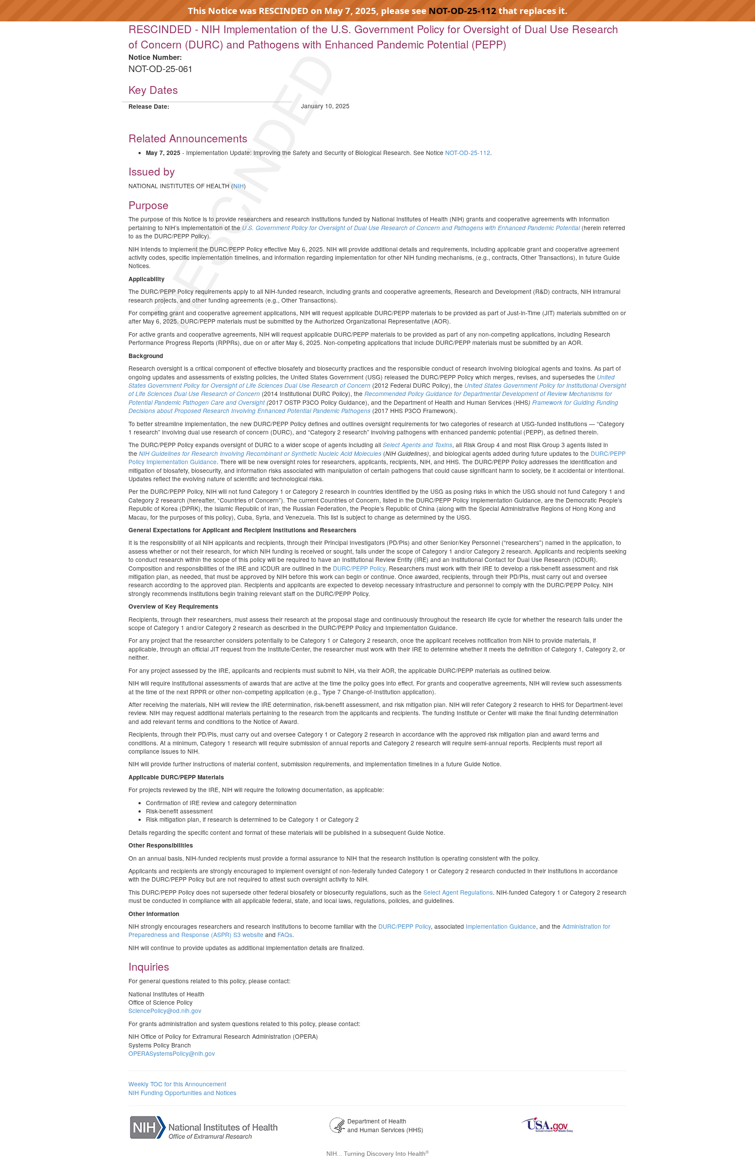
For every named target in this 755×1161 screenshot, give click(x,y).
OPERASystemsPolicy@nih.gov (171, 1053)
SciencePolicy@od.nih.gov (164, 1010)
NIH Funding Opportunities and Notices (182, 1092)
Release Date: (149, 106)
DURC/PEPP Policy (359, 568)
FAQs (284, 934)
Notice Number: (155, 57)
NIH (238, 185)
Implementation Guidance (501, 926)
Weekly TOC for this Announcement (177, 1083)
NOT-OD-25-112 (462, 10)
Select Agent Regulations (458, 892)
